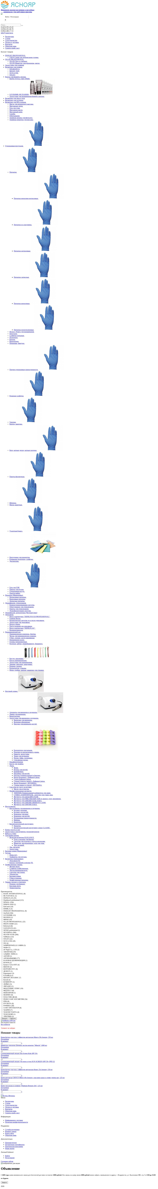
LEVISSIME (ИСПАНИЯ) (19, 94)
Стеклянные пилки (21, 760)
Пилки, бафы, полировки (23, 758)
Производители (11, 1143)
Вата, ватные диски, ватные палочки (23, 450)
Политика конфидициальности (16, 1122)
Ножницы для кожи (21, 814)
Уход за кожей (19, 845)
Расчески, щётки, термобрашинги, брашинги (26, 644)
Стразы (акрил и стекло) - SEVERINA (28, 785)
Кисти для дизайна (16, 764)
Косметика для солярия (14, 67)
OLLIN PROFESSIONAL (14, 59)
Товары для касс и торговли (15, 882)
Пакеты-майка (14, 593)
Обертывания (14, 116)
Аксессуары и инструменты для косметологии (22, 832)
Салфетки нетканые (17, 336)
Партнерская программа (14, 1146)
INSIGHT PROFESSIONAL (15, 55)
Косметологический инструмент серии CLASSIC (32, 828)
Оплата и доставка (12, 42)
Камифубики (19, 772)
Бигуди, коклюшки (16, 658)
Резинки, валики (15, 666)
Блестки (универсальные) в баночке (27, 775)
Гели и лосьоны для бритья (24, 839)
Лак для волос (14, 847)
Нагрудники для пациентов (19, 557)
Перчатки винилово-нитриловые (26, 198)
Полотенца (13, 337)
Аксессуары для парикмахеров (20, 662)
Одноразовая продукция (14, 146)
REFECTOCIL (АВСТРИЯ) (19, 79)
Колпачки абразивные (22, 722)
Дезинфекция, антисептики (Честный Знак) (21, 613)
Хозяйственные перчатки (18, 880)
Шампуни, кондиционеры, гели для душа (29, 843)
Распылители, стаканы (18, 668)
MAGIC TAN (14, 71)
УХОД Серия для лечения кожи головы (24, 57)
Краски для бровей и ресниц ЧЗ (21, 863)
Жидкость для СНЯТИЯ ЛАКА (25, 804)
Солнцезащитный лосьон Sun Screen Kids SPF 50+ (19, 1053)
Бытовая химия (15, 876)
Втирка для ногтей (21, 770)
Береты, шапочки (16, 424)
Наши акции (9, 1148)
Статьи (7, 38)
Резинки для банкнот (17, 884)
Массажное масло (16, 110)
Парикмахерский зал (13, 632)
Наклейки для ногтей (22, 773)
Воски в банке (14, 624)
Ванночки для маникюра (23, 720)
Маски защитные (15, 505)
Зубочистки (13, 874)
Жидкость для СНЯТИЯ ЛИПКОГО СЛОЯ (30, 803)
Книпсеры (18, 822)
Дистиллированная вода (18, 870)
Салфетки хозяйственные (18, 868)
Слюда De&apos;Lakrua (22, 779)
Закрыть (4, 1182)
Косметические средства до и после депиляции (26, 620)
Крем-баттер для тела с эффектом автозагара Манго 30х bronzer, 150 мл (27, 1037)
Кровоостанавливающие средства (22, 605)
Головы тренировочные (18, 642)
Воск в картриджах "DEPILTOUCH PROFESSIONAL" (29, 616)
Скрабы (12, 114)
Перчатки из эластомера (23, 225)
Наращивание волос (17, 640)
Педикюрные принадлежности (25, 818)
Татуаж (8, 853)
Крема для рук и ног (12, 830)
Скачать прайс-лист (12, 48)
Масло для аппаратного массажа (21, 104)
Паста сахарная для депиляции (20, 626)
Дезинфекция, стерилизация (15, 603)
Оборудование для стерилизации (21, 607)
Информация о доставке (14, 1120)
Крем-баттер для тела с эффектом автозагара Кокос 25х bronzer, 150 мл (26, 1069)
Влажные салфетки (16, 396)
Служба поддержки (12, 1129)
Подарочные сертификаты (15, 1145)
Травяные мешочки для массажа (21, 120)
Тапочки (12, 422)
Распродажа (9, 36)
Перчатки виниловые (22, 303)
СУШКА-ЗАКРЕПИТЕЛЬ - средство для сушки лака (33, 795)
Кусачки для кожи (20, 810)
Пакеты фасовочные (17, 477)
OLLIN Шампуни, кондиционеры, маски (24, 63)
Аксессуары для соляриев (14, 65)
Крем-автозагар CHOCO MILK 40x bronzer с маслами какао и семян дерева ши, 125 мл (33, 1078)
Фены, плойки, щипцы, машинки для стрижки (26, 670)
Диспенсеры (14, 561)
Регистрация (15, 17)
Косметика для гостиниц (14, 100)
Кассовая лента (15, 886)
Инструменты (10, 806)
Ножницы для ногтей (22, 816)
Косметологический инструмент (21, 824)
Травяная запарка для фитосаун (21, 118)
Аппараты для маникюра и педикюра (23, 712)
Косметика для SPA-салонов (15, 102)
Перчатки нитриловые (22, 251)
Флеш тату (13, 855)
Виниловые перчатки (17, 599)
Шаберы (17, 820)
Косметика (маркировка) (14, 859)
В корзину (4, 1041)
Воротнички (14, 341)
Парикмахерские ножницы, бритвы (22, 634)
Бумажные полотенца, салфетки (21, 559)
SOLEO (12, 75)
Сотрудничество (11, 40)
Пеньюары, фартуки (17, 343)
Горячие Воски (15, 618)
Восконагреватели (16, 630)
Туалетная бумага (16, 531)
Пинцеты (17, 826)
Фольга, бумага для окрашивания (21, 332)
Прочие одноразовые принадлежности (23, 370)
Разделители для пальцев (23, 750)
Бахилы (12, 339)
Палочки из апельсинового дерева (26, 752)
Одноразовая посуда (17, 591)
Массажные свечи (16, 106)
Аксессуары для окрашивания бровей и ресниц (27, 96)
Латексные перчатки (17, 601)
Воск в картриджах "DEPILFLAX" (22, 628)
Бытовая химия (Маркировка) (16, 851)
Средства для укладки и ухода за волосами (29, 841)
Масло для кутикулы (21, 789)
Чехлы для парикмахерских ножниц (22, 636)
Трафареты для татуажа (18, 857)
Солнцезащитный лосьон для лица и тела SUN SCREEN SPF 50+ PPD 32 (28, 1061)
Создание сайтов (7, 1161)
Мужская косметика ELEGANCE (21, 837)
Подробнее (5, 1039)
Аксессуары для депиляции (19, 622)
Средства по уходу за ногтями (20, 787)
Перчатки (13, 172)
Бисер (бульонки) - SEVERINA (25, 783)
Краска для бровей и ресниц (15, 77)
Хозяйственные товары (14, 865)
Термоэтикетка (15, 888)
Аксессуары (14, 849)
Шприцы (13, 503)
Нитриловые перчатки (17, 597)
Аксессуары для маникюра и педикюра (24, 718)
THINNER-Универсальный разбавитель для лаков (32, 793)
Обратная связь (10, 46)
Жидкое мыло (14, 866)
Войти (7, 17)
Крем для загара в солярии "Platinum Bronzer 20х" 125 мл (22, 1086)
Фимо (16, 768)
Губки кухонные (15, 878)
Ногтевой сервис (11, 691)
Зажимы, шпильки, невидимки (21, 664)
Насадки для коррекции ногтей (25, 724)
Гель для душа (14, 108)
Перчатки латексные (21, 277)
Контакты (8, 44)
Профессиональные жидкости (20, 791)
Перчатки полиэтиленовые (24, 330)
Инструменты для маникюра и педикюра (24, 808)
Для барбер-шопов (12, 835)
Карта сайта (9, 1133)
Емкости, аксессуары (22, 754)
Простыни (13, 334)
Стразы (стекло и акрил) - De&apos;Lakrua (29, 781)
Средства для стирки (17, 872)
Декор (11, 766)
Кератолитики (14, 716)
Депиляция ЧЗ (14, 861)
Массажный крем (16, 112)
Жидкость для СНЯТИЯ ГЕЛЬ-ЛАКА (28, 801)
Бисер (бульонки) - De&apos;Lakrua (27, 777)
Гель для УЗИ (14, 587)
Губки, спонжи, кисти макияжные (22, 638)
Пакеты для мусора (16, 589)
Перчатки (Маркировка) (14, 595)
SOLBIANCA (14, 69)
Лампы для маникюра (17, 714)
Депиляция (9, 615)
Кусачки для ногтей (21, 812)
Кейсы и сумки (10, 834)
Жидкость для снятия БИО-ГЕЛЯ (26, 797)
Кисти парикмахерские (18, 660)
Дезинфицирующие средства (20, 611)
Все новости (5, 1024)
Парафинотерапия (16, 762)
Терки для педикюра (21, 756)
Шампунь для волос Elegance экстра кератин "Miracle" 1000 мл (24, 1045)
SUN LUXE (14, 73)
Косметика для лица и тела (15, 98)
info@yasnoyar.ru (7, 33)
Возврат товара (10, 1131)
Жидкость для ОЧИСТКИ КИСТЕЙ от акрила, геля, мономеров (37, 799)
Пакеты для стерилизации (19, 609)
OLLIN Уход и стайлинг (18, 61)
